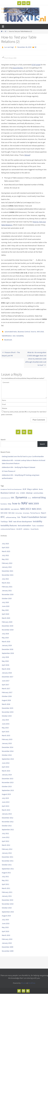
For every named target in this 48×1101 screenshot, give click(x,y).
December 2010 (7, 898)
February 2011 (7, 890)
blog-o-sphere (32, 487)
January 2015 (7, 741)
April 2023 (5, 545)
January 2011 (7, 894)
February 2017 (7, 690)
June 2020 (5, 604)
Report (43, 510)
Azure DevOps (18, 67)
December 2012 (7, 815)
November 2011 (7, 859)
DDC (13, 495)
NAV (24, 501)
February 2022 (7, 561)
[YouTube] (28, 3)
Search (3, 437)
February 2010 (7, 937)
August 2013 (6, 792)
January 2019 (7, 643)
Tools (34, 523)
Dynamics (21, 495)
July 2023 (5, 541)
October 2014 (7, 753)
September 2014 (8, 757)
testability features (9, 523)
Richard (27, 154)
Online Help (18, 511)
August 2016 (6, 698)
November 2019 (7, 627)
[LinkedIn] (24, 3)
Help (9, 501)
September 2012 (8, 827)
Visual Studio (35, 527)
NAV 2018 (40, 331)
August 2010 (6, 913)
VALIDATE (19, 527)
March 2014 (6, 768)
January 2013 (7, 812)
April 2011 (5, 882)
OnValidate (26, 511)
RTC (3, 514)
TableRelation (7, 334)
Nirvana (23, 981)
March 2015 (6, 733)
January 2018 (7, 671)
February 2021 (7, 584)
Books (41, 487)
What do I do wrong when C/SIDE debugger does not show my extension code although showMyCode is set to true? (35, 356)
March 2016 (6, 702)
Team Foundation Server (34, 514)
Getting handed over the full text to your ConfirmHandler (23, 454)
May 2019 (5, 635)
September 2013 (8, 788)
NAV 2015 (36, 506)
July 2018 (5, 655)
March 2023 (6, 549)
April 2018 (5, 663)
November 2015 (7, 710)
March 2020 (6, 616)
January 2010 (7, 941)
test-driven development (22, 519)
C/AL (17, 491)
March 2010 (6, 933)
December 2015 (7, 706)
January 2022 (7, 565)
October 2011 (7, 862)
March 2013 (6, 808)
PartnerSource (35, 511)
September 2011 (8, 866)
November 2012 (7, 819)
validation (26, 527)
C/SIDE (22, 491)
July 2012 (5, 831)
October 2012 (7, 823)
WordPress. (31, 981)
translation (40, 523)
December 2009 (7, 945)
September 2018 (8, 651)
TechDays (4, 519)
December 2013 (7, 776)
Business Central (24, 331)
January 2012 (7, 851)
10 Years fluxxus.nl (8, 469)
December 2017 (7, 674)
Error (29, 495)
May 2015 (5, 725)
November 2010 (7, 902)
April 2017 (5, 682)
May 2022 (5, 557)
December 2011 (7, 855)
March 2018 (6, 667)
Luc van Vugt (9, 47)
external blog (39, 495)
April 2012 (5, 839)
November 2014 (7, 749)
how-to (33, 331)
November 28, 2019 (24, 47)
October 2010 (7, 905)
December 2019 (7, 624)
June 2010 (5, 921)
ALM (24, 487)
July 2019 (5, 631)
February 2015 (7, 737)
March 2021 (6, 580)
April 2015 (5, 729)
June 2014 (5, 761)
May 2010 (5, 925)
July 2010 (5, 917)
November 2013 (7, 780)
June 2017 (5, 678)
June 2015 (5, 721)
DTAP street (36, 64)
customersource (5, 495)
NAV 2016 (4, 510)
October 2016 (7, 694)
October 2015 (7, 714)
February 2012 (7, 847)
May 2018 (5, 659)
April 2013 (5, 804)
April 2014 (5, 764)
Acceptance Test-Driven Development (11, 487)
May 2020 (5, 608)
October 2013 (7, 784)
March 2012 (6, 843)
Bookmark (8, 338)
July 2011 (5, 874)
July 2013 (5, 796)
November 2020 (7, 592)
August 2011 (6, 870)
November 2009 (7, 949)
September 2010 (8, 909)
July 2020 (5, 600)
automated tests (11, 331)
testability (20, 334)
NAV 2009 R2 (5, 507)
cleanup (29, 491)
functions (4, 501)
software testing (11, 515)
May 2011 (5, 878)
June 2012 (5, 835)
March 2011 (6, 886)
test (14, 334)
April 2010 (5, 929)
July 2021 (5, 576)
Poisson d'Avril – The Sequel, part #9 (11, 351)
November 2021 (7, 573)
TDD (18, 515)
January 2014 (7, 772)
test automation (24, 523)
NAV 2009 (33, 501)
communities (38, 491)
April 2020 (5, 612)
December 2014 (7, 745)
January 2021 (7, 588)
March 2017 (6, 686)
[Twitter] (19, 3)
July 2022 (5, 553)
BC (6, 31)
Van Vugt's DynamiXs (12, 8)
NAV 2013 (25, 506)
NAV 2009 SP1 (15, 507)
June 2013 (5, 800)
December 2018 (7, 647)
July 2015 (5, 717)
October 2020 (7, 596)
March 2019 (6, 639)
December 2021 (7, 569)
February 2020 (7, 620)
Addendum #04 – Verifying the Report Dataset (18, 465)
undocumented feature (8, 527)
